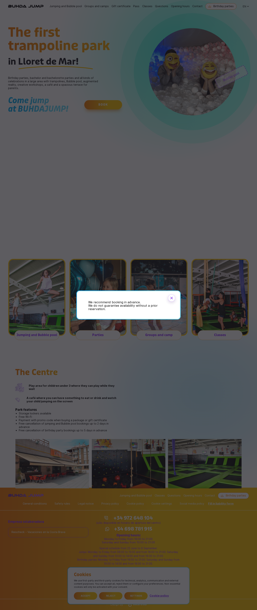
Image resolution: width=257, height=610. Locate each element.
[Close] (171, 298)
